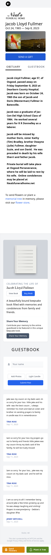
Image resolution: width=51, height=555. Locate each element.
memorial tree (13, 198)
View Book (13, 293)
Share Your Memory (18, 335)
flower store (22, 202)
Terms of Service (33, 541)
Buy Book (28, 293)
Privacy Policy (18, 541)
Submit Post (25, 382)
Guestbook (36, 66)
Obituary (13, 66)
